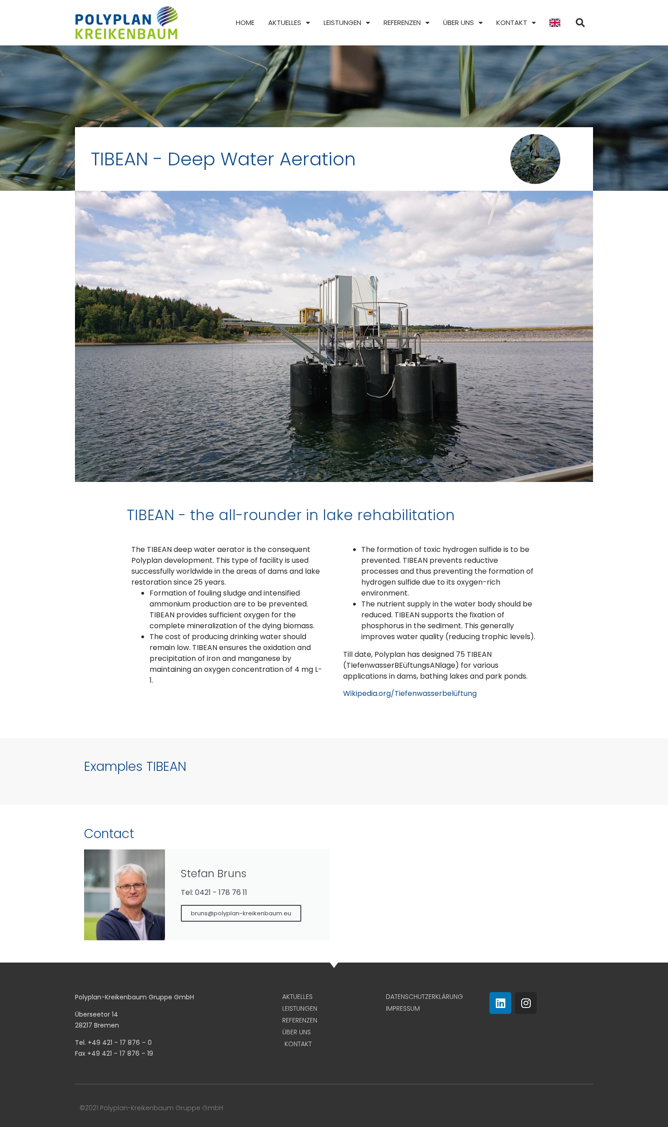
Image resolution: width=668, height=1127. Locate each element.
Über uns (458, 22)
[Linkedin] (500, 1003)
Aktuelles (284, 22)
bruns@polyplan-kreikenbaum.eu (241, 913)
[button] (580, 23)
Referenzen (402, 22)
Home (245, 22)
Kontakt (511, 22)
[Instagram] (526, 1003)
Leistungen (342, 22)
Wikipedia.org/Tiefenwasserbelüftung (410, 693)
